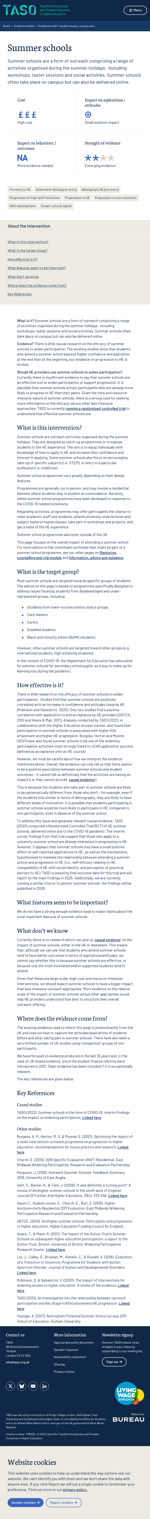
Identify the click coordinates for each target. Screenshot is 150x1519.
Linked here (91, 1117)
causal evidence (82, 779)
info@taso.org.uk (17, 1362)
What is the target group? (27, 250)
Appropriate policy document (74, 1342)
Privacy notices (64, 1371)
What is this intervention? (28, 242)
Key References (20, 294)
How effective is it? (22, 259)
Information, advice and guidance (96, 557)
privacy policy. (75, 1489)
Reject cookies (61, 1502)
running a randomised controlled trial (95, 408)
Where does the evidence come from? (37, 285)
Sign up (112, 1361)
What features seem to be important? (37, 268)
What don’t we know (23, 276)
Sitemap (59, 1364)
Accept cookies (23, 1502)
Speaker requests (66, 1349)
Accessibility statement (70, 1357)
